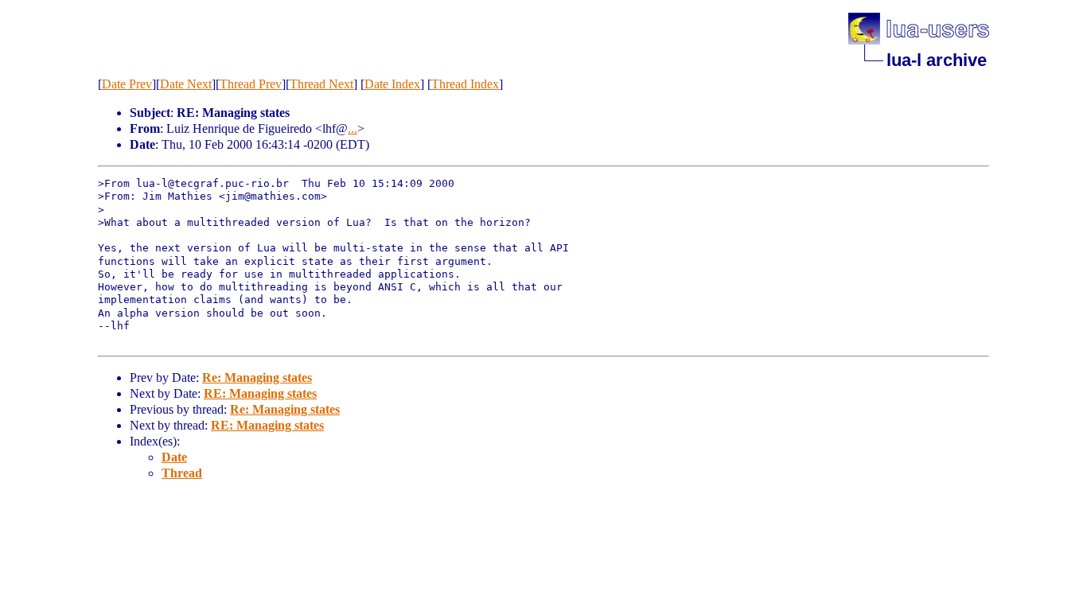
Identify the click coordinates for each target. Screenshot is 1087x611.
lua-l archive (936, 60)
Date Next (186, 84)
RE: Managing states (260, 393)
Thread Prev (251, 84)
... (352, 128)
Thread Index (465, 84)
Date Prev (127, 84)
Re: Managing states (257, 377)
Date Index (392, 84)
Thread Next (321, 84)
